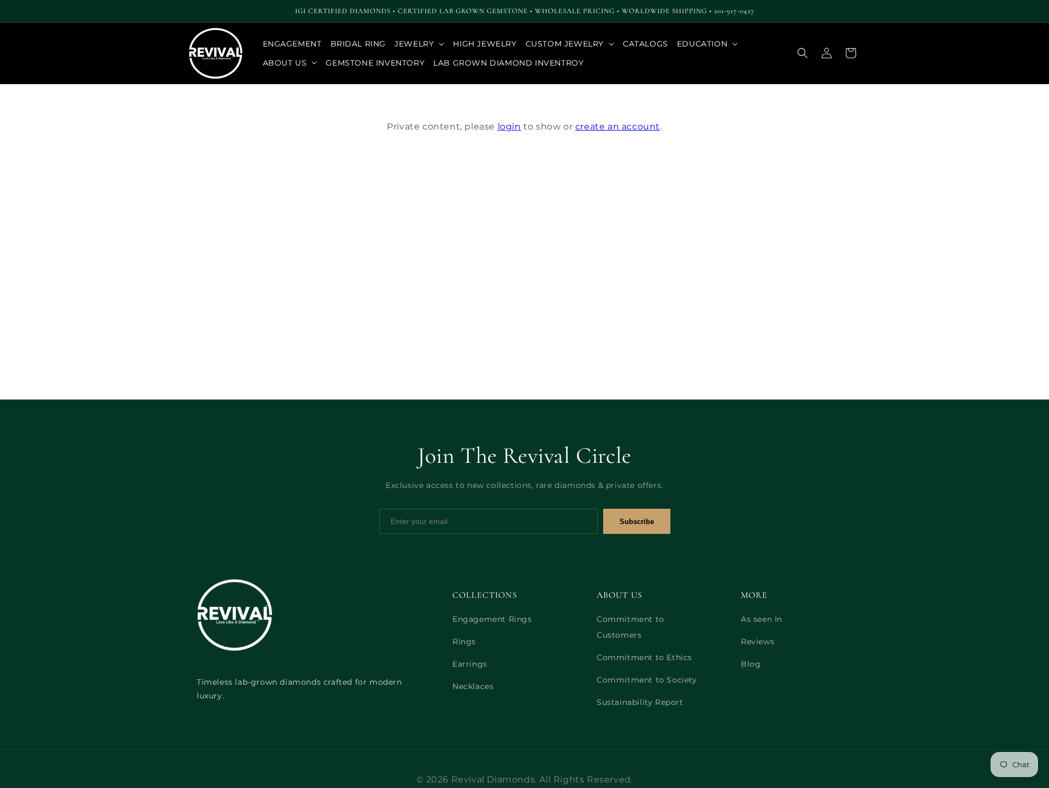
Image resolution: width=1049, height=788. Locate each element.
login (509, 126)
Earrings (469, 664)
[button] (419, 43)
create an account (617, 126)
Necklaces (472, 686)
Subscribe (637, 522)
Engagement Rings (492, 619)
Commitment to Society (647, 680)
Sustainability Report (640, 702)
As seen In (761, 619)
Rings (464, 641)
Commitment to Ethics (644, 657)
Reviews (757, 641)
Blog (751, 664)
